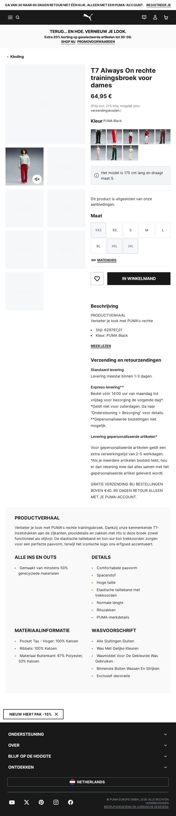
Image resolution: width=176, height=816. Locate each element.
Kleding (17, 56)
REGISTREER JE (158, 5)
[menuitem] (11, 802)
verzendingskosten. (105, 110)
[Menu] (10, 17)
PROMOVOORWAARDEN (96, 41)
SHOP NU (68, 41)
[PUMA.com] (88, 17)
